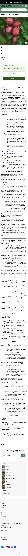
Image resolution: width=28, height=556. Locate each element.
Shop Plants (4, 532)
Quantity (3, 57)
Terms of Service (5, 512)
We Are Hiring (4, 514)
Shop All (3, 537)
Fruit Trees (3, 505)
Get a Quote (4, 539)
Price (2, 47)
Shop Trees (3, 530)
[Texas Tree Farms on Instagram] (14, 523)
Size (2, 54)
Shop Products (4, 534)
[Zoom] (26, 43)
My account (4, 516)
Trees (2, 507)
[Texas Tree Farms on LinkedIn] (19, 523)
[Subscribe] (23, 455)
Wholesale (3, 509)
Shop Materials (4, 536)
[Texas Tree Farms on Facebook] (17, 523)
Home (2, 503)
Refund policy (4, 511)
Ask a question (5, 440)
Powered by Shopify (18, 553)
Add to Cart (14, 78)
